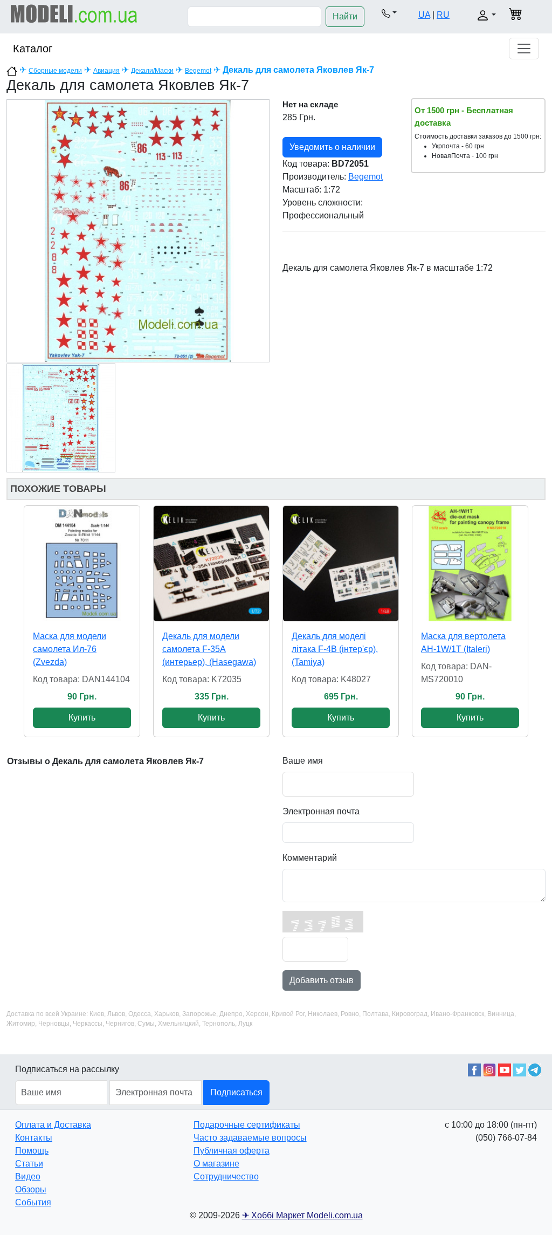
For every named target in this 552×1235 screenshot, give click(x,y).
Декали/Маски (152, 70)
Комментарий (309, 857)
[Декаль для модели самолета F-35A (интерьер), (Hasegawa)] (211, 563)
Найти (345, 16)
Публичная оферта (232, 1150)
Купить (81, 717)
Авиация (106, 70)
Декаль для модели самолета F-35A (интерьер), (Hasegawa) (209, 649)
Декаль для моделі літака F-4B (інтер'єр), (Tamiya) (335, 649)
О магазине (216, 1163)
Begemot (198, 70)
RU (443, 14)
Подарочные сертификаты (247, 1124)
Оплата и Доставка (53, 1124)
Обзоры (30, 1189)
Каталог (32, 48)
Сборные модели (55, 70)
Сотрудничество (226, 1176)
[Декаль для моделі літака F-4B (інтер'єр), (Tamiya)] (340, 563)
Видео (27, 1176)
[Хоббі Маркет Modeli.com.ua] (74, 13)
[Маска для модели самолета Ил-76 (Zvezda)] (82, 563)
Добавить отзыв (321, 980)
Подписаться (236, 1092)
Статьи (29, 1163)
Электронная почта (321, 811)
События (33, 1202)
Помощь (32, 1150)
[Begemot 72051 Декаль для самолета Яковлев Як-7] (138, 230)
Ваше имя (302, 760)
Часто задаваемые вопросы (250, 1137)
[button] (389, 12)
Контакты (33, 1137)
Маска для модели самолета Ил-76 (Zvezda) (69, 649)
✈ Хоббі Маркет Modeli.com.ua (302, 1215)
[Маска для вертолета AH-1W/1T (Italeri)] (470, 563)
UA (424, 14)
